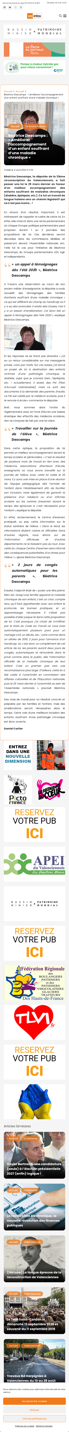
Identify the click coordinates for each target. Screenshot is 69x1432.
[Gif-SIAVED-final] (51, 755)
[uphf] (18, 755)
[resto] (51, 790)
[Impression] (34, 864)
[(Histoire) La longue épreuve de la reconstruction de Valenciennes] (34, 1258)
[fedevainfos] (34, 982)
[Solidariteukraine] (34, 1101)
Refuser (34, 1410)
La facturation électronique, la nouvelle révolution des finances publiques (33, 1221)
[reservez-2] (34, 943)
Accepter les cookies (34, 1401)
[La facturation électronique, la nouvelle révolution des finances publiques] (34, 1207)
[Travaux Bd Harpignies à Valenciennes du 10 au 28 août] (34, 1362)
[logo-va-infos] (34, 16)
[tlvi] (34, 1022)
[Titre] (4, 7)
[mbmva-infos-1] (34, 903)
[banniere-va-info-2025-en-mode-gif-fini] (34, 67)
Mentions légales (44, 1426)
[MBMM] (34, 31)
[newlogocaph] (34, 49)
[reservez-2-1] (34, 824)
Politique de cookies (24, 1426)
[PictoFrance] (18, 790)
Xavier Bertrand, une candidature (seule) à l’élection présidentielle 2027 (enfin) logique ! (34, 1169)
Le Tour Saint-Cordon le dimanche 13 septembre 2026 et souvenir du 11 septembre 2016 (32, 1324)
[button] (60, 16)
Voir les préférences (35, 1418)
